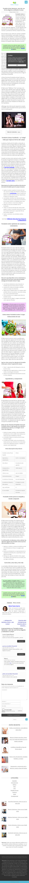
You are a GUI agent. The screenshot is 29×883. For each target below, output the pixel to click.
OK (17, 65)
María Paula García (14, 606)
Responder (21, 641)
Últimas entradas (16, 602)
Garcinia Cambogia (9, 167)
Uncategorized (14, 796)
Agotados (14, 781)
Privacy (6, 857)
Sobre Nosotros (12, 857)
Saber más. (21, 61)
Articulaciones (14, 782)
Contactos (19, 857)
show (19, 132)
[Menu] (26, 2)
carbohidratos (13, 193)
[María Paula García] (5, 611)
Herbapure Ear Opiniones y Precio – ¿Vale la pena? (7, 622)
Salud (14, 794)
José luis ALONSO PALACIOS (9, 646)
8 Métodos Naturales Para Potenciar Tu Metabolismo (16, 219)
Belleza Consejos (16, 881)
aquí (10, 663)
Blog (14, 786)
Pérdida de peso (14, 790)
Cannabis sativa (10, 180)
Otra (14, 788)
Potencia (14, 792)
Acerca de (9, 602)
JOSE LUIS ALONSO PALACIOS (10, 674)
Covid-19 (25, 857)
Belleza (14, 784)
